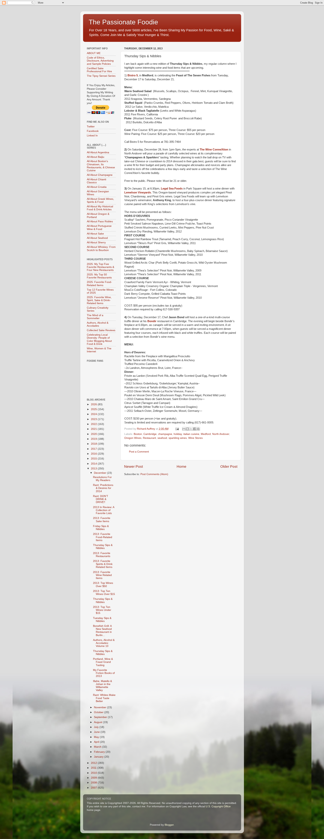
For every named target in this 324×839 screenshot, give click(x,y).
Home (181, 466)
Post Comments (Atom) (154, 474)
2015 (94, 458)
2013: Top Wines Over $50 (103, 584)
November (100, 707)
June (97, 732)
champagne (165, 434)
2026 (94, 404)
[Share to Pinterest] (198, 429)
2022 (94, 424)
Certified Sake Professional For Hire (99, 70)
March (98, 746)
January (99, 756)
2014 (94, 463)
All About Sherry (96, 242)
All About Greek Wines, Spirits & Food (100, 200)
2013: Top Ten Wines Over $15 (104, 592)
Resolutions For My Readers (102, 479)
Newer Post (133, 466)
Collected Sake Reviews (101, 330)
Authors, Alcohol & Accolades (97, 324)
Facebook (93, 131)
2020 (94, 434)
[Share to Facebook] (194, 429)
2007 (94, 787)
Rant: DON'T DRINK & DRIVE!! (100, 499)
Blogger (169, 824)
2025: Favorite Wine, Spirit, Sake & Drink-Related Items (99, 300)
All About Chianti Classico (96, 181)
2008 (94, 782)
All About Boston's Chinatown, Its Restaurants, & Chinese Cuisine (101, 166)
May (97, 737)
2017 (94, 448)
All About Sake (95, 233)
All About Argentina (98, 152)
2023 (94, 419)
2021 (94, 429)
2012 (94, 763)
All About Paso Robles (100, 221)
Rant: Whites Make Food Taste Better (104, 698)
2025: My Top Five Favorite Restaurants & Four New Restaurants (100, 267)
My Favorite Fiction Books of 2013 (104, 673)
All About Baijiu (95, 157)
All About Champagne (99, 175)
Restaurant (149, 438)
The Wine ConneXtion (214, 149)
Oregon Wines (132, 438)
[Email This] (184, 429)
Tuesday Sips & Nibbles (102, 619)
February (100, 751)
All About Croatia (96, 187)
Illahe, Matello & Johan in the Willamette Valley (102, 686)
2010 (94, 772)
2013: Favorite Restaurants (101, 555)
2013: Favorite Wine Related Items (102, 575)
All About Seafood (97, 238)
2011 (94, 767)
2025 (94, 409)
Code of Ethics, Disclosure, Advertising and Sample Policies (100, 60)
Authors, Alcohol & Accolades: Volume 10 (104, 643)
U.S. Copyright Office (218, 806)
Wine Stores (195, 438)
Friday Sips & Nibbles (101, 528)
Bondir (151, 321)
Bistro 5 (133, 75)
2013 (94, 468)
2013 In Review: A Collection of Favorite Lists (103, 510)
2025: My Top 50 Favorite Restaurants (99, 276)
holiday (178, 434)
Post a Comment (139, 451)
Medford (206, 434)
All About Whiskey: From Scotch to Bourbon (101, 248)
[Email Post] (177, 428)
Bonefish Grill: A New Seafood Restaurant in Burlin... (102, 631)
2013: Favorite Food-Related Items (102, 537)
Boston (138, 434)
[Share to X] (191, 429)
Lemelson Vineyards (137, 192)
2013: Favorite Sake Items (101, 519)
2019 (94, 439)
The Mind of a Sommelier (95, 317)
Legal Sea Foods (172, 188)
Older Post (228, 466)
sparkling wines (178, 438)
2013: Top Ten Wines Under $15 (102, 610)
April (97, 742)
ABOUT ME (93, 53)
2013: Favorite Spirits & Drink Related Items (102, 564)
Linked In (92, 135)
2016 (94, 453)
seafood (162, 438)
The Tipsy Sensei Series (101, 75)
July (96, 727)
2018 (94, 443)
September (101, 717)
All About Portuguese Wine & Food (99, 227)
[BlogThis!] (187, 429)
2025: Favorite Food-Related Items (99, 283)
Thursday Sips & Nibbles (102, 547)
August (98, 722)
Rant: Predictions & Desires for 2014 (103, 488)
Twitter (91, 126)
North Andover (220, 434)
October (99, 712)
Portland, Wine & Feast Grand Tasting (103, 662)
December (100, 472)
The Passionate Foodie (123, 22)
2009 (94, 777)
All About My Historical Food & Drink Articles (100, 208)
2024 (94, 414)
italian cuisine (191, 434)
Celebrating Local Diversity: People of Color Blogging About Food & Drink (99, 339)
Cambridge (150, 434)
